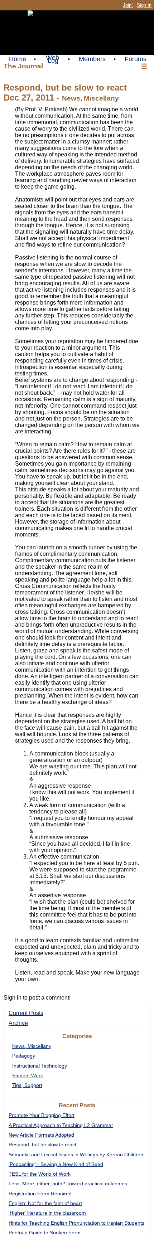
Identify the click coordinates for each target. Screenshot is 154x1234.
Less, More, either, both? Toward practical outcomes (68, 1183)
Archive (18, 1023)
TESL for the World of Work (40, 1174)
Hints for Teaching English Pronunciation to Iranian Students (76, 1223)
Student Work (27, 1075)
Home (17, 59)
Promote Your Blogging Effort (41, 1115)
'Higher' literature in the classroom (47, 1213)
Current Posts (26, 1013)
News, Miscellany (31, 1046)
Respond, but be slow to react (42, 1144)
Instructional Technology (39, 1066)
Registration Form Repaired (40, 1193)
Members (92, 59)
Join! (128, 5)
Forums (135, 59)
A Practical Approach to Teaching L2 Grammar (61, 1125)
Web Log (52, 59)
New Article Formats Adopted (41, 1135)
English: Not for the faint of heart (45, 1203)
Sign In (144, 5)
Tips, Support (27, 1085)
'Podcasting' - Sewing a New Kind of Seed (56, 1164)
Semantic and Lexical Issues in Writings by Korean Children (76, 1154)
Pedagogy (23, 1056)
